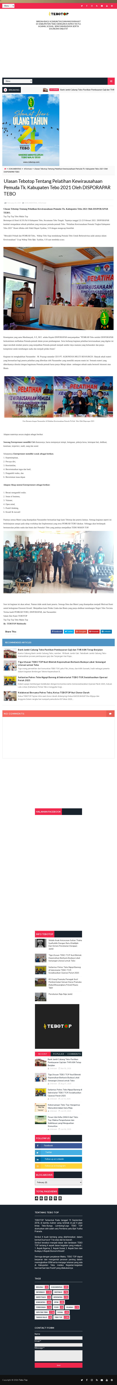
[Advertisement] (58, 54)
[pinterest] (112, 6)
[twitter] (82, 6)
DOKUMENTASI (15, 169)
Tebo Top (58, 1317)
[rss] (97, 6)
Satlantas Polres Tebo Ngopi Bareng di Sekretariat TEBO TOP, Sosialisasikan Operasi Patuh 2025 (62, 679)
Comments (74, 1054)
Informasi (30, 89)
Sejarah (69, 1307)
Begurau (39, 1287)
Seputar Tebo (42, 1312)
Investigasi (41, 1297)
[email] (102, 6)
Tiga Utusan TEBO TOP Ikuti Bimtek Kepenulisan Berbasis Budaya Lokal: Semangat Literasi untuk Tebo (62, 663)
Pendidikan (41, 1307)
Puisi (56, 1307)
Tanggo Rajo (41, 1317)
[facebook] (87, 6)
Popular (58, 1054)
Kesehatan (58, 1297)
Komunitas (40, 1302)
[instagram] (92, 6)
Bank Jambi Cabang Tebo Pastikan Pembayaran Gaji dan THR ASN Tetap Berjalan (72, 89)
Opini (56, 1302)
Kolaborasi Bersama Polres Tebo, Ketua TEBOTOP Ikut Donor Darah (53, 692)
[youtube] (107, 6)
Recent (42, 1054)
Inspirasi (58, 1292)
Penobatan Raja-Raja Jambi (60, 994)
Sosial (60, 1312)
